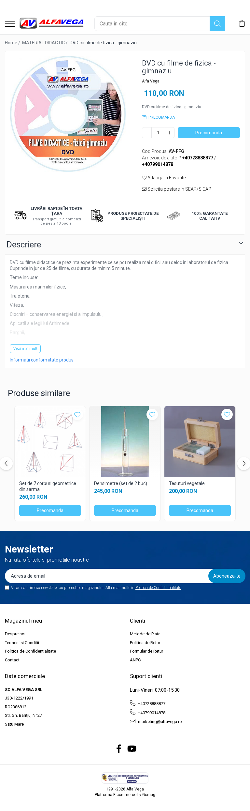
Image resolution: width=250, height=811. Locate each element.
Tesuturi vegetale (187, 483)
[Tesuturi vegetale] (199, 441)
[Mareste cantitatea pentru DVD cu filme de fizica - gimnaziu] (169, 132)
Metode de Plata (145, 633)
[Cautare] (217, 23)
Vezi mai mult (25, 349)
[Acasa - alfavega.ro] (52, 24)
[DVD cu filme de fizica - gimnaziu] (68, 114)
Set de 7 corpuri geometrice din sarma (47, 486)
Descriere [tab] (24, 244)
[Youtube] (131, 749)
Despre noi (15, 633)
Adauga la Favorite (166, 177)
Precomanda (208, 132)
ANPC (135, 659)
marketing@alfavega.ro (159, 721)
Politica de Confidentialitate (158, 587)
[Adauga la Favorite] (77, 414)
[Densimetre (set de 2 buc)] (125, 441)
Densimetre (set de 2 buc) (120, 483)
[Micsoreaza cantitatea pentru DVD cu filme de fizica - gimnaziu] (147, 132)
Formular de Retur (146, 651)
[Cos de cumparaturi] (241, 24)
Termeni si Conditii (22, 642)
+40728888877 (151, 703)
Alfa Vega (151, 81)
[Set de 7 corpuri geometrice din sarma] (50, 441)
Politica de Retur (145, 642)
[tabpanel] (68, 114)
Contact (12, 659)
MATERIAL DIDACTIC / (45, 42)
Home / (13, 42)
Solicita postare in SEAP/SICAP (178, 189)
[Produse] (10, 24)
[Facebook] (119, 749)
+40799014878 (151, 712)
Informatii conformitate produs (42, 359)
